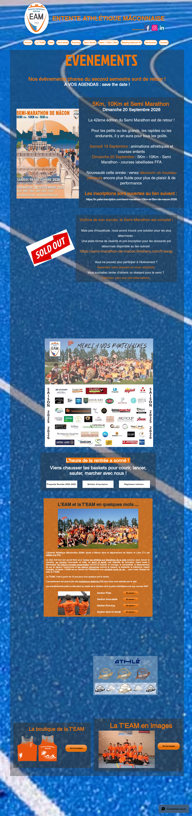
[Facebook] (147, 28)
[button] (40, 42)
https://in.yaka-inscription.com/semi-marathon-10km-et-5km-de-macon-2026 (131, 199)
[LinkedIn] (162, 28)
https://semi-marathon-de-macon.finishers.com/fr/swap (126, 251)
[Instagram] (155, 28)
